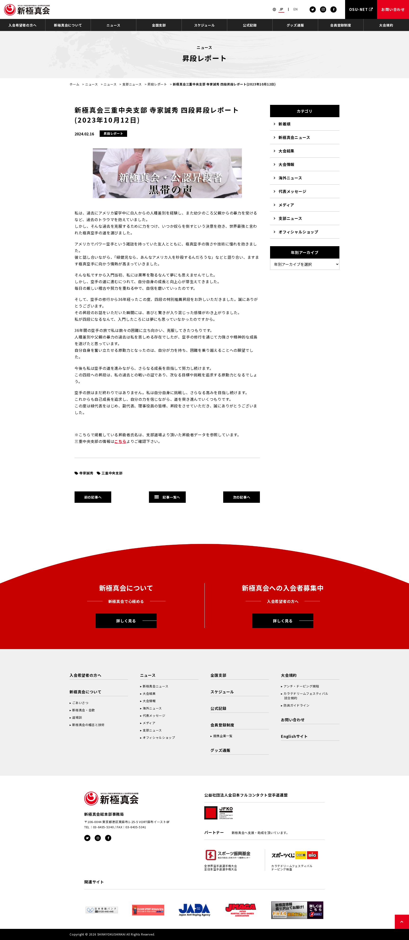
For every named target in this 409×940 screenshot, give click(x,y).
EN (295, 9)
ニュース (113, 25)
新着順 (284, 124)
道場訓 (77, 717)
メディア (286, 205)
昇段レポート (157, 84)
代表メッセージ (293, 191)
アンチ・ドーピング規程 (301, 686)
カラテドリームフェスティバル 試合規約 (304, 695)
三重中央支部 (112, 473)
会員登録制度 (340, 25)
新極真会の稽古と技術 (88, 724)
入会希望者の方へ (22, 25)
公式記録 (250, 25)
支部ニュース (132, 84)
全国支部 (159, 25)
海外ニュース (290, 178)
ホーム (74, 84)
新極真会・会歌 (83, 710)
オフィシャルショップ (298, 232)
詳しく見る (126, 621)
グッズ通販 (295, 25)
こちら (120, 441)
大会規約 (386, 25)
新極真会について (68, 25)
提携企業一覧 (223, 736)
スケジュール (204, 25)
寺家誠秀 (86, 473)
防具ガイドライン (296, 705)
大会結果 (286, 151)
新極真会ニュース (294, 137)
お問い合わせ (293, 719)
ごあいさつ (80, 702)
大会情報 (286, 164)
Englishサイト (294, 736)
